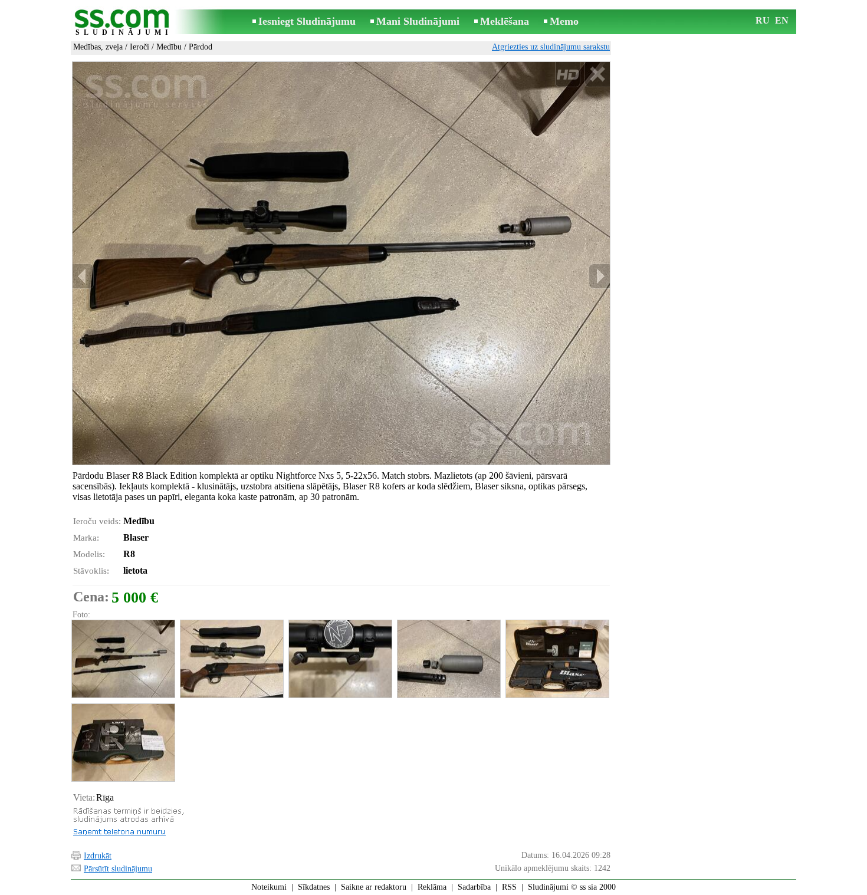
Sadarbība (474, 887)
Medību (169, 46)
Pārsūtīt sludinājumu (118, 868)
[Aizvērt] (597, 74)
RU (763, 20)
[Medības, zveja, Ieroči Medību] (122, 659)
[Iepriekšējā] (83, 276)
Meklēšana (504, 21)
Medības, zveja (98, 46)
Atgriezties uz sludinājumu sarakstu (551, 46)
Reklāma (432, 887)
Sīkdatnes (314, 887)
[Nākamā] (599, 276)
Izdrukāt (97, 855)
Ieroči (139, 46)
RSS (509, 887)
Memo (564, 21)
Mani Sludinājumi (417, 21)
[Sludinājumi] (124, 23)
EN (782, 20)
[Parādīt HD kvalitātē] (341, 263)
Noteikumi (269, 887)
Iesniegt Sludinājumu (307, 21)
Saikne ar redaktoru (373, 887)
